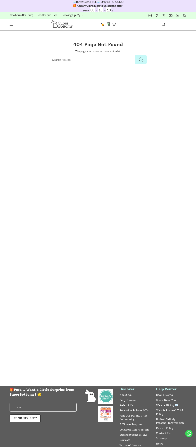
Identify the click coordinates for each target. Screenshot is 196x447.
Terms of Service (130, 445)
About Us (125, 395)
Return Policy (165, 428)
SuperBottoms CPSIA (133, 434)
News (159, 443)
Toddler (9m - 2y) (47, 15)
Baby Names (127, 400)
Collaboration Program (134, 429)
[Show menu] (11, 24)
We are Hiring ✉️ (167, 405)
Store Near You (166, 400)
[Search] (141, 59)
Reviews (124, 440)
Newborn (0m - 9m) (21, 15)
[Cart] (114, 24)
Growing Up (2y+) (72, 15)
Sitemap (161, 438)
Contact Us (163, 433)
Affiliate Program (131, 424)
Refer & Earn (127, 405)
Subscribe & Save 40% (134, 410)
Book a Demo (164, 395)
